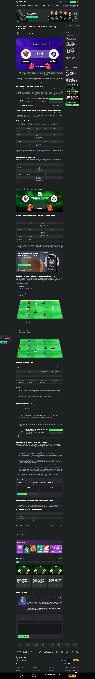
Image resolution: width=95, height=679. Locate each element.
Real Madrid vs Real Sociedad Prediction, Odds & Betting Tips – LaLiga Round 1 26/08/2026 (71, 44)
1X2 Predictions (23, 562)
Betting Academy (30, 5)
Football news (51, 670)
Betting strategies (19, 670)
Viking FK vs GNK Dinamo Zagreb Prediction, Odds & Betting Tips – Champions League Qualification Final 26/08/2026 (70, 59)
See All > (77, 25)
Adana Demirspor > (40, 208)
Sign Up (73, 1)
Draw (49, 562)
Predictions (22, 5)
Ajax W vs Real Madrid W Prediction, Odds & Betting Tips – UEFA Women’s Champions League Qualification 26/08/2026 (71, 73)
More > (60, 542)
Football (53, 562)
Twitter (27, 34)
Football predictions (36, 667)
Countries (37, 5)
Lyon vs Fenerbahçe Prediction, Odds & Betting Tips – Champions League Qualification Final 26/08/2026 (71, 66)
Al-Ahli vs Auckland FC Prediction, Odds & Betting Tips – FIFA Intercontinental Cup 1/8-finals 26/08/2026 (71, 81)
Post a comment (23, 636)
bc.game (41, 525)
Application (65, 5)
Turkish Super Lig (30, 72)
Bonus (71, 5)
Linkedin (30, 34)
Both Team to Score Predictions (33, 562)
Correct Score (43, 562)
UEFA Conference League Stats (70, 667)
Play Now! (73, 675)
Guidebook (43, 5)
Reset (33, 493)
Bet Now (72, 104)
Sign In (66, 1)
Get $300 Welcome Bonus (55, 429)
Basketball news (51, 667)
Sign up (76, 660)
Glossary (48, 5)
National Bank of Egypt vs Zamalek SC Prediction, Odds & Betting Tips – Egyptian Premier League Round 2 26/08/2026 (71, 38)
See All (60, 558)
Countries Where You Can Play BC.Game (72, 670)
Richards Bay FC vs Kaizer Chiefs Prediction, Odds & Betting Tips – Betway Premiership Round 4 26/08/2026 (70, 51)
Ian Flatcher (22, 32)
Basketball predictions (36, 670)
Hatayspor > (40, 203)
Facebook (32, 34)
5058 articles (38, 599)
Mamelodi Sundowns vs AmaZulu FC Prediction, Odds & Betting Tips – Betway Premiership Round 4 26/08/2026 (71, 31)
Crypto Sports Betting (19, 667)
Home (17, 5)
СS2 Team (57, 5)
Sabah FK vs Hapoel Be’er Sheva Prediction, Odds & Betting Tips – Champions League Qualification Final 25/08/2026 (72, 98)
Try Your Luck (7, 342)
